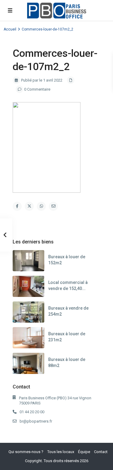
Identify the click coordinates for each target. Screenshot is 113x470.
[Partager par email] (53, 206)
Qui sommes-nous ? (25, 451)
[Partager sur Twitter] (29, 206)
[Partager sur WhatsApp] (41, 206)
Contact (101, 451)
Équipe (84, 451)
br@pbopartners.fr (36, 421)
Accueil (10, 29)
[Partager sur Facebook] (17, 206)
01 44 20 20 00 (32, 412)
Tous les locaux (60, 451)
